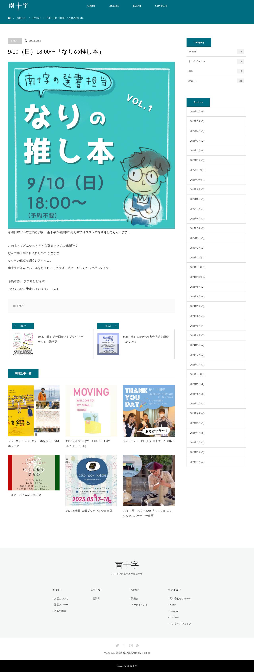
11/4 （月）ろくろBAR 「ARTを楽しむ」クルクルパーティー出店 (148, 513)
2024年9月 (195, 286)
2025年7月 (195, 209)
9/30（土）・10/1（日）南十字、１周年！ (149, 441)
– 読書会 (133, 598)
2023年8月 (195, 394)
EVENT (137, 6)
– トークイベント (138, 604)
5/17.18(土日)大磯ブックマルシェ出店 (88, 510)
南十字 (127, 564)
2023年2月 (195, 452)
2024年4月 (195, 335)
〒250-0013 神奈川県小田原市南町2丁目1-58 (127, 653)
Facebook (124, 645)
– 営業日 (95, 598)
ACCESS (114, 6)
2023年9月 (195, 384)
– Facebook (173, 617)
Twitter (117, 645)
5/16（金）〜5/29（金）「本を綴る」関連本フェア (34, 444)
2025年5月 (195, 228)
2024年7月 (195, 306)
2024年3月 (195, 345)
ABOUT (91, 6)
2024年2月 (195, 355)
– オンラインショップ (179, 623)
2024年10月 (196, 277)
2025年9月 (195, 189)
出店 (215, 71)
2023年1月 (195, 462)
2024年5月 (195, 325)
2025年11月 (196, 170)
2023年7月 (195, 403)
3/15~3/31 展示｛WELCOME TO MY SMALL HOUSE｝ (87, 444)
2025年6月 (195, 218)
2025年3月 (195, 238)
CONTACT (161, 6)
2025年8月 (195, 199)
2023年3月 (195, 442)
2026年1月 (195, 160)
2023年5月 (195, 423)
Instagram (130, 645)
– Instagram (173, 611)
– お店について (60, 598)
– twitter (172, 604)
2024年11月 (196, 267)
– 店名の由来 (59, 611)
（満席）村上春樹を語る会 (24, 494)
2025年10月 (196, 179)
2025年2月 (195, 248)
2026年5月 (195, 121)
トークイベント (215, 61)
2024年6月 (195, 316)
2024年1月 (195, 364)
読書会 (215, 80)
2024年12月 (196, 257)
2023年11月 (196, 374)
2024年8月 (195, 296)
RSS (137, 645)
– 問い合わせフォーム (179, 598)
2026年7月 (195, 111)
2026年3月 (195, 140)
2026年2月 (195, 150)
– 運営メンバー (60, 604)
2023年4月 (195, 432)
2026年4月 (195, 131)
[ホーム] (9, 13)
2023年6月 (195, 413)
